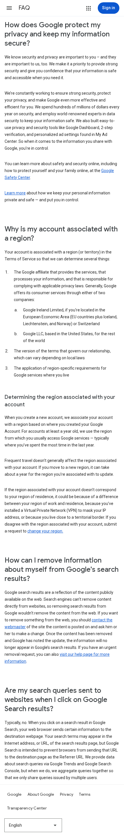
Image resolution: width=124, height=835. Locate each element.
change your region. (45, 531)
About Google (40, 794)
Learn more (15, 193)
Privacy (67, 794)
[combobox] (33, 825)
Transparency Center (27, 808)
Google (14, 794)
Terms (84, 794)
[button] (9, 8)
